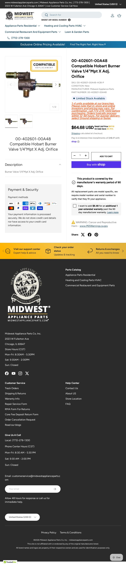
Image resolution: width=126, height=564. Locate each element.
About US (70, 393)
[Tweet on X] (82, 234)
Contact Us (71, 388)
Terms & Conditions (70, 532)
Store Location (73, 398)
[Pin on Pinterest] (96, 234)
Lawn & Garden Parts (77, 31)
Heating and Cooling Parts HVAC (83, 280)
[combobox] (71, 15)
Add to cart (106, 156)
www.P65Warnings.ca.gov (94, 225)
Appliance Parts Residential (80, 274)
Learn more (112, 212)
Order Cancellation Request (20, 419)
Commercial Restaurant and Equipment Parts (90, 285)
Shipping (75, 133)
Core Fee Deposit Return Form (21, 414)
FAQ (67, 403)
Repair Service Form (16, 403)
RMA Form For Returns (17, 409)
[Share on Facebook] (89, 234)
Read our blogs (13, 424)
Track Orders (12, 388)
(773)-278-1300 (21, 440)
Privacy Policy (48, 532)
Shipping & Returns (15, 393)
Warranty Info (12, 398)
